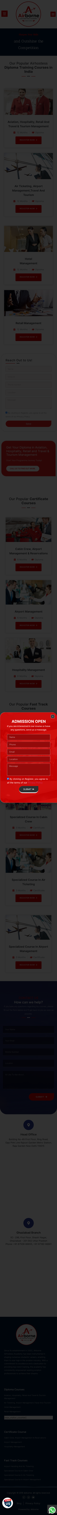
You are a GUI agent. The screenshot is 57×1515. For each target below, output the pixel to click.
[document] (28, 757)
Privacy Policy (35, 782)
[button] (52, 716)
